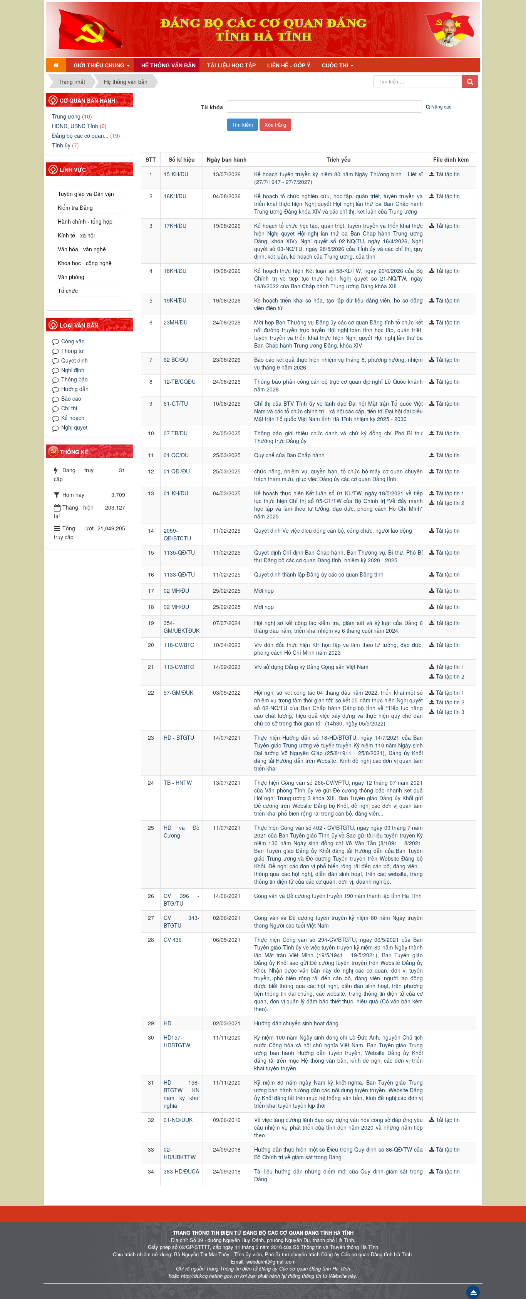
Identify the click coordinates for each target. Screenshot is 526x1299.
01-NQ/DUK (178, 1119)
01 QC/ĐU (176, 455)
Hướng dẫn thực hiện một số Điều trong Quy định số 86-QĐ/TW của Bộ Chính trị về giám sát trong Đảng (338, 1153)
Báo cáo (71, 398)
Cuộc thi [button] (336, 65)
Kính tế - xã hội (76, 235)
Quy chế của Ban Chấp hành (289, 455)
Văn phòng (71, 277)
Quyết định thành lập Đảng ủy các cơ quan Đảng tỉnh (319, 574)
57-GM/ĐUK (178, 692)
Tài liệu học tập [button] (231, 65)
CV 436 (173, 939)
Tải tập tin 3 (450, 712)
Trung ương (66, 116)
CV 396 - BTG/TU (181, 899)
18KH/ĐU (175, 270)
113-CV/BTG (179, 666)
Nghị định (72, 370)
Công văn (73, 341)
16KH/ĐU (175, 196)
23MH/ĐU (176, 322)
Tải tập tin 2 (450, 503)
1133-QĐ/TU (179, 574)
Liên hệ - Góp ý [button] (288, 65)
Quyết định (74, 360)
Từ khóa (212, 107)
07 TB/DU (176, 433)
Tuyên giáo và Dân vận (86, 193)
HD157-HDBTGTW (177, 1041)
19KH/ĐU (175, 300)
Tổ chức (68, 290)
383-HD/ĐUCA (181, 1171)
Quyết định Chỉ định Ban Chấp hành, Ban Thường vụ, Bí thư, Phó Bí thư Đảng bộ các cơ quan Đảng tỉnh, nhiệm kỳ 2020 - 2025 (338, 556)
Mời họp (264, 590)
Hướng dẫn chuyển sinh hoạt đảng (296, 1023)
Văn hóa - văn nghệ (82, 249)
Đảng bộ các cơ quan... (80, 135)
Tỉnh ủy (61, 145)
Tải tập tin (448, 174)
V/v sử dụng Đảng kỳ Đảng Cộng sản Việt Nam (311, 666)
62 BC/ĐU (176, 359)
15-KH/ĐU (176, 174)
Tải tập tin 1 (450, 493)
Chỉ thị (69, 408)
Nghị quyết (74, 427)
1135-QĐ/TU (179, 552)
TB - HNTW (178, 782)
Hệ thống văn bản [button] (168, 65)
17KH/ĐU (175, 225)
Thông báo (74, 379)
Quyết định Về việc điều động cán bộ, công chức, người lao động (333, 530)
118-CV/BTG (179, 645)
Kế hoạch (72, 417)
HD (167, 1023)
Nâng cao (441, 106)
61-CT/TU (176, 403)
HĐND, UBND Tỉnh (75, 126)
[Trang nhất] (56, 65)
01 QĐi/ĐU (177, 471)
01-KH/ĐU (176, 493)
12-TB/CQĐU (180, 381)
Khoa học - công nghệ (85, 263)
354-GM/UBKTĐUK (181, 626)
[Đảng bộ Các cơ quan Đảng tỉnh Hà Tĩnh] (87, 28)
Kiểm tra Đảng (75, 207)
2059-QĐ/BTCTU (177, 534)
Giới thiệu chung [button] (100, 65)
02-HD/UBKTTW (180, 1153)
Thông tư (72, 350)
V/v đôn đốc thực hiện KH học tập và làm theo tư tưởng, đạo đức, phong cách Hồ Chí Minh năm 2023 (338, 648)
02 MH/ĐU (176, 590)
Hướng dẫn (75, 389)
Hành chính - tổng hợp (85, 221)
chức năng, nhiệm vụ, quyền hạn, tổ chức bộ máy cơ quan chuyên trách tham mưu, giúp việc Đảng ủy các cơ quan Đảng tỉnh (338, 475)
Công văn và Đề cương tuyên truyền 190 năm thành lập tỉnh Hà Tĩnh (338, 895)
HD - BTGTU (179, 737)
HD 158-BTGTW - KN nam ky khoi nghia (181, 1093)
